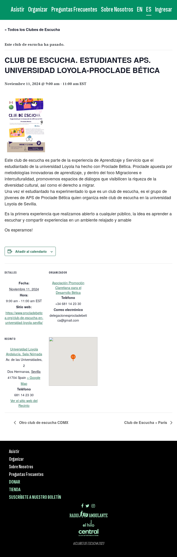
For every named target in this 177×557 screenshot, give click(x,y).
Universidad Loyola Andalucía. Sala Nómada (24, 351)
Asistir (17, 9)
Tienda (15, 490)
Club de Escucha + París (146, 422)
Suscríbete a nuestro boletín (35, 497)
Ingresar (163, 9)
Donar (14, 482)
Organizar (38, 9)
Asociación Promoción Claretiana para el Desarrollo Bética (68, 287)
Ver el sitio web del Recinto (24, 403)
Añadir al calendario (31, 251)
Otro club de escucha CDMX (43, 422)
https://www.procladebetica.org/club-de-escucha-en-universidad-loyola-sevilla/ (24, 317)
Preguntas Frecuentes (74, 9)
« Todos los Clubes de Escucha (32, 29)
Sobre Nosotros (117, 9)
